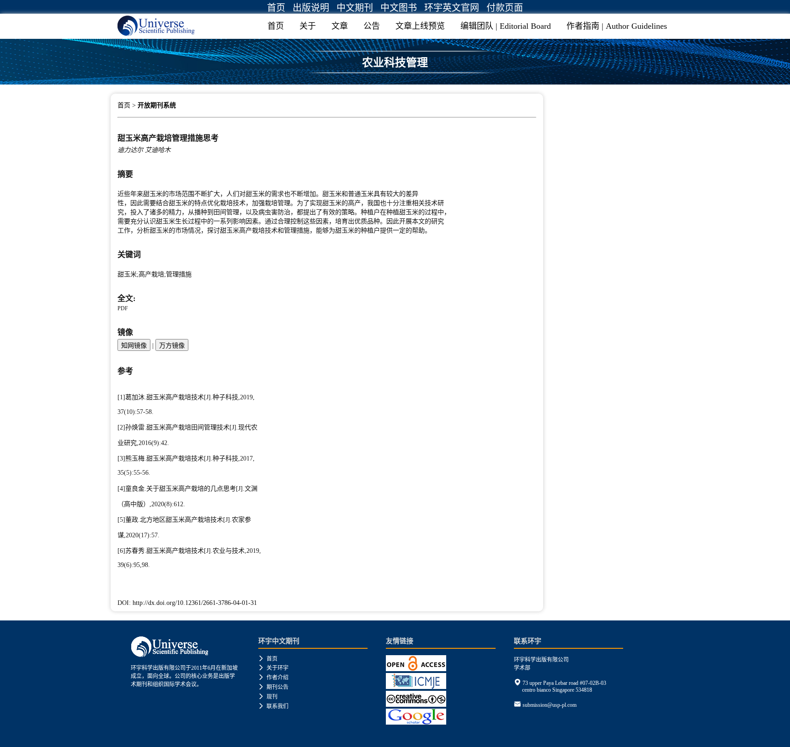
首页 (276, 8)
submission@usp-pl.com (549, 705)
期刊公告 (273, 687)
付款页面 (504, 8)
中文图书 (398, 8)
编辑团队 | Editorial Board (505, 26)
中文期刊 (354, 8)
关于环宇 (273, 668)
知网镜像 (134, 345)
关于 (307, 26)
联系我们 (273, 706)
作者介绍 (273, 677)
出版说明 (311, 8)
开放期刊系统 (157, 105)
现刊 (268, 697)
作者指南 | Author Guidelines (616, 26)
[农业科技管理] (395, 81)
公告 (371, 26)
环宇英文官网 (451, 8)
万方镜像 (172, 345)
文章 (339, 26)
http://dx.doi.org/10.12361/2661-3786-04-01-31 (195, 602)
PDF (122, 308)
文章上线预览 (420, 26)
